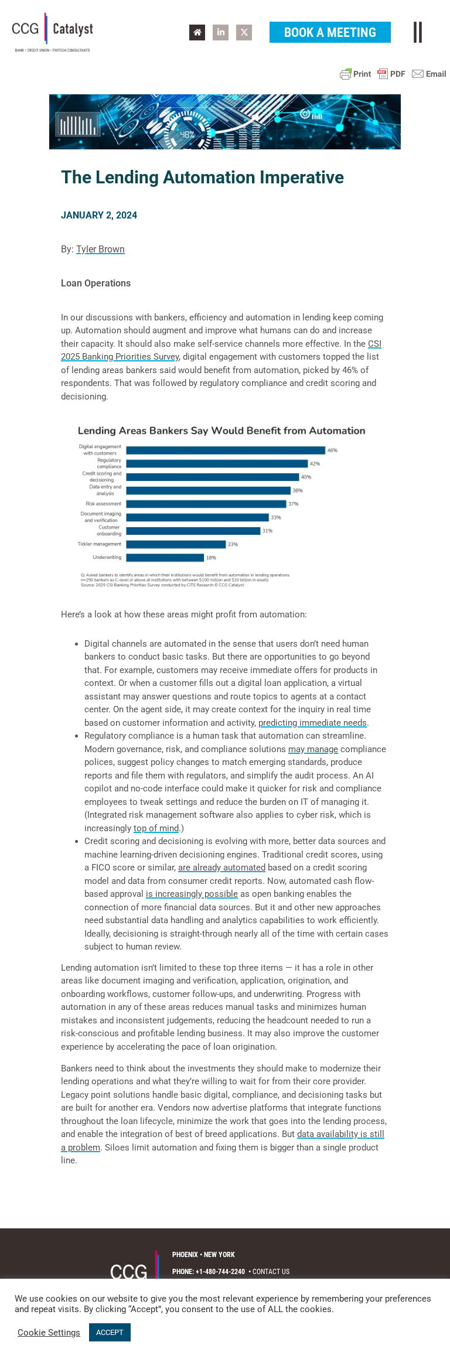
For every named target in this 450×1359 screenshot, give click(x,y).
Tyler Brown (100, 249)
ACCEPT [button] (110, 1332)
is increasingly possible (192, 894)
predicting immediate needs (312, 723)
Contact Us (271, 1272)
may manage (313, 749)
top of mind (156, 828)
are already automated (221, 867)
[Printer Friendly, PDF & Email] (393, 74)
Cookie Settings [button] (49, 1332)
